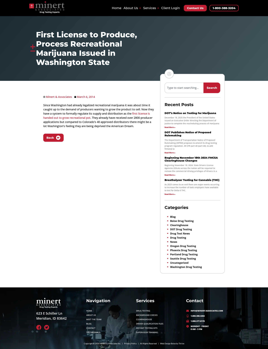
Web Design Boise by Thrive (172, 343)
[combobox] (184, 88)
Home (116, 8)
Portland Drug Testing (184, 254)
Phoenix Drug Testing (183, 250)
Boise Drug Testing (182, 221)
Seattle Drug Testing (183, 258)
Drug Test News (180, 233)
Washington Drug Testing (186, 267)
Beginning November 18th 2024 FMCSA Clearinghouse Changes (191, 159)
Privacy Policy (130, 343)
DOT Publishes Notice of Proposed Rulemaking (188, 134)
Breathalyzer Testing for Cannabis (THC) (192, 180)
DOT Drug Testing (181, 229)
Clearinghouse (179, 225)
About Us (131, 8)
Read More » (170, 127)
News (173, 241)
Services (149, 8)
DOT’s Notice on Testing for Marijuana (190, 113)
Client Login (170, 8)
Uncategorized (179, 262)
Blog (173, 216)
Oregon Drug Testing (183, 246)
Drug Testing (178, 237)
